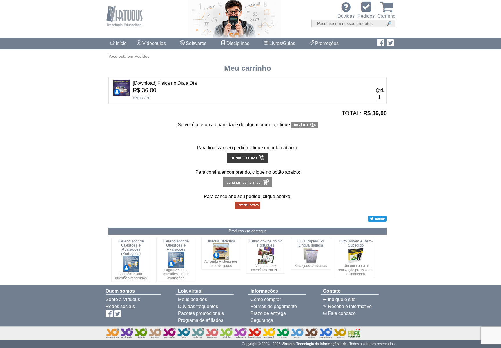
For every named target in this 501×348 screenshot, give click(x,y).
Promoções (326, 43)
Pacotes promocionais (201, 313)
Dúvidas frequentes (198, 306)
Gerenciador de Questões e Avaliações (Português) (131, 247)
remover (141, 97)
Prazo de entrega (268, 313)
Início (121, 43)
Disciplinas (237, 43)
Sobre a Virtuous (123, 299)
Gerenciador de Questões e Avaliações (176, 245)
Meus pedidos (192, 299)
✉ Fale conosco (339, 313)
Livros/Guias (281, 43)
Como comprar (266, 299)
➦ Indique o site (339, 299)
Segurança (262, 320)
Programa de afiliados (200, 320)
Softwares (195, 43)
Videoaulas (153, 43)
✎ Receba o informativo (347, 306)
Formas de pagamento (274, 306)
